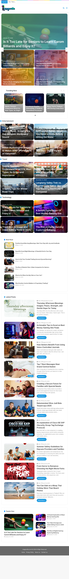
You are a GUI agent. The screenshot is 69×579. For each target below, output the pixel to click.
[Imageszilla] (8, 8)
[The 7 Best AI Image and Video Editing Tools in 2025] (17, 225)
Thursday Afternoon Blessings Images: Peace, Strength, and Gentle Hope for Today (50, 305)
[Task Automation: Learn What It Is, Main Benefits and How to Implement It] (50, 77)
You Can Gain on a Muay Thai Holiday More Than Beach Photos (49, 488)
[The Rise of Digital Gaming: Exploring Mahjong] (51, 225)
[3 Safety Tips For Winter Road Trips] (17, 187)
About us (37, 552)
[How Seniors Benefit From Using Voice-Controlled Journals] (34, 32)
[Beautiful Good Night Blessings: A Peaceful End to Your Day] (9, 253)
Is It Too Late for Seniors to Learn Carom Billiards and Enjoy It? (16, 210)
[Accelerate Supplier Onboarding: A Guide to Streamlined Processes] (34, 102)
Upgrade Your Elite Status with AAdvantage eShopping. (49, 172)
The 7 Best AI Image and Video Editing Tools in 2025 (23, 2)
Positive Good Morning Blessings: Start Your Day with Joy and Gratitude (37, 243)
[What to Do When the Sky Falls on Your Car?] (9, 277)
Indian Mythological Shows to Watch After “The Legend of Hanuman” (16, 150)
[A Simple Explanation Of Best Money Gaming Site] (51, 208)
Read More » (41, 318)
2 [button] (35, 115)
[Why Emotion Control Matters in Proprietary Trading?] (9, 285)
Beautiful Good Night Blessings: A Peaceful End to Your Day (33, 251)
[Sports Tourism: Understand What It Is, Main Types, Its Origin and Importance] (13, 102)
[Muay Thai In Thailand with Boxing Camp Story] (55, 102)
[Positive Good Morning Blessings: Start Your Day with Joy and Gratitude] (9, 245)
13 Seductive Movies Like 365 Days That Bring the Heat (49, 150)
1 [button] (33, 115)
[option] (34, 50)
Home (23, 552)
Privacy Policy (30, 552)
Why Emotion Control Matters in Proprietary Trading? (31, 283)
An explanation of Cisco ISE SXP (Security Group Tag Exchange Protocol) (51, 425)
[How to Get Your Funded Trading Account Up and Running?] (9, 261)
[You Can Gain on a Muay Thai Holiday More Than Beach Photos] (17, 77)
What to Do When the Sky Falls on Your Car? (28, 275)
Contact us (44, 552)
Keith (39, 300)
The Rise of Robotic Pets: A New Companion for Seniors (32, 267)
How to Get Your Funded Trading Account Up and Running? (33, 259)
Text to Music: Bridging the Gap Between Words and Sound (16, 134)
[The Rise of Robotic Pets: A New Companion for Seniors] (9, 269)
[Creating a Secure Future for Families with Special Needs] (17, 59)
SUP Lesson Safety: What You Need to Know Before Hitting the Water (49, 134)
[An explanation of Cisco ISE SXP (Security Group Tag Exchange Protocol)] (50, 59)
